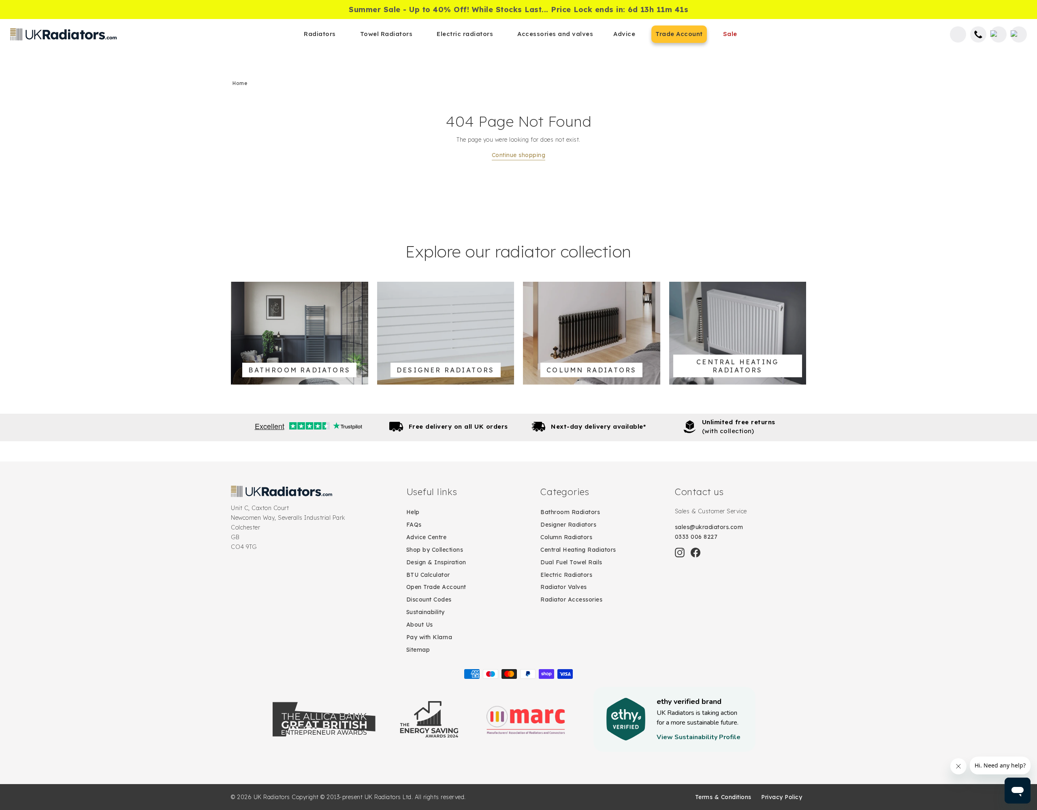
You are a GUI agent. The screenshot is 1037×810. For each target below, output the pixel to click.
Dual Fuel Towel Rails (571, 562)
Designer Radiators (568, 524)
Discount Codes (429, 599)
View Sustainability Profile (698, 737)
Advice (624, 34)
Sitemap (418, 649)
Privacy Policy (781, 797)
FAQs (414, 524)
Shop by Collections (434, 549)
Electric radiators (465, 34)
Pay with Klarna (429, 637)
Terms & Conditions (723, 797)
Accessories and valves (555, 34)
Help (413, 512)
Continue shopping (519, 155)
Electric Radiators (566, 574)
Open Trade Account (436, 587)
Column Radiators (566, 537)
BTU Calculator (428, 574)
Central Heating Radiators (578, 549)
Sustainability (425, 612)
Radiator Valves (563, 587)
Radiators (320, 34)
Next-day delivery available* (598, 426)
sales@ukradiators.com (709, 527)
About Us (419, 624)
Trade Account (679, 34)
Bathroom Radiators (570, 512)
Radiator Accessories (571, 599)
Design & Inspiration (436, 562)
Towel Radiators (386, 34)
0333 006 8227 (696, 536)
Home (240, 83)
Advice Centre (426, 537)
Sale (730, 34)
